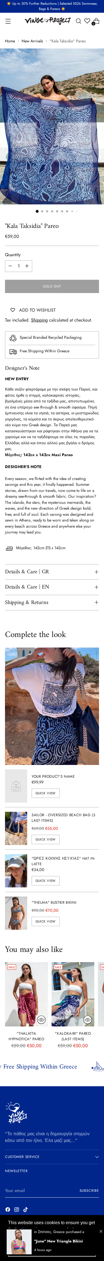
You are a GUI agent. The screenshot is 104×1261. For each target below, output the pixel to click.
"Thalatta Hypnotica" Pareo (26, 1036)
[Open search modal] (78, 21)
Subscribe (89, 1190)
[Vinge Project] (47, 21)
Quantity (13, 254)
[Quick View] (41, 1019)
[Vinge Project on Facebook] (8, 1210)
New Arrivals (32, 41)
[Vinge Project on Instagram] (17, 1210)
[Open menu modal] (8, 21)
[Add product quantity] (27, 266)
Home (10, 41)
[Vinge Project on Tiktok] (26, 1210)
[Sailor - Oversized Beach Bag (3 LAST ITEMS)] (16, 828)
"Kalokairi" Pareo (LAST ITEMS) (73, 1036)
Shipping (39, 320)
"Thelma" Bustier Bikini (54, 902)
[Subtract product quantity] (10, 266)
